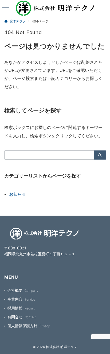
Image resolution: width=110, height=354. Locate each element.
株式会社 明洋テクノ (61, 347)
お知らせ (17, 194)
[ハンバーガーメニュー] (5, 8)
